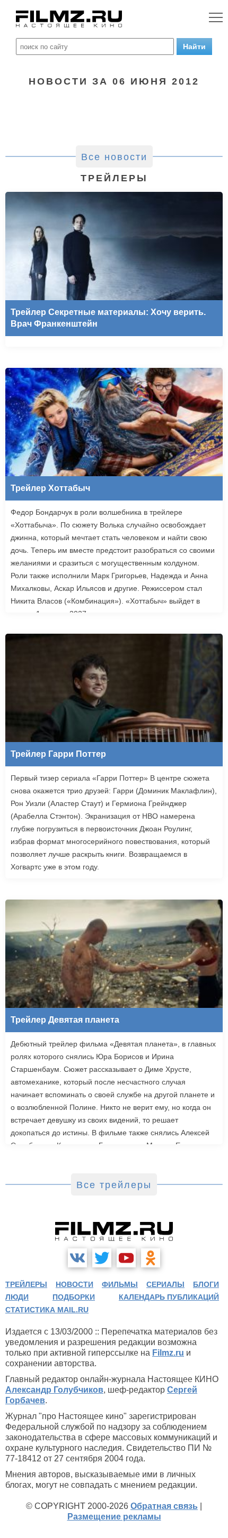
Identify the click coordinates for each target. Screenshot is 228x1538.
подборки (73, 1297)
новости (74, 1284)
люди (17, 1297)
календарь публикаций (169, 1297)
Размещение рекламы (114, 1516)
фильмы (120, 1284)
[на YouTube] (126, 1257)
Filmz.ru (168, 1352)
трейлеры (26, 1284)
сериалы (165, 1284)
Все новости (114, 157)
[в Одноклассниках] (150, 1257)
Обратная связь (164, 1506)
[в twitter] (101, 1257)
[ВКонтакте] (77, 1257)
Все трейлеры (114, 1185)
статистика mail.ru (47, 1309)
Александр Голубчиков (54, 1389)
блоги (206, 1284)
